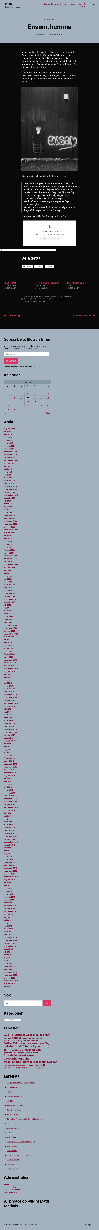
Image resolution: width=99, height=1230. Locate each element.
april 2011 (8, 961)
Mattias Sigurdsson (14, 1146)
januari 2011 (9, 969)
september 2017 (11, 738)
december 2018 (10, 695)
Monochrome (12, 1151)
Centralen (24, 1038)
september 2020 (11, 634)
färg (47, 1043)
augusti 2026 (9, 429)
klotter (12, 1050)
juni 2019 (8, 677)
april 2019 (8, 683)
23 (8, 405)
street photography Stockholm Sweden (14, 1065)
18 (21, 401)
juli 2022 (7, 570)
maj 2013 (8, 888)
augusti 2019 (9, 671)
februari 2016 (9, 793)
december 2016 (10, 764)
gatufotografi (57, 297)
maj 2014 (8, 854)
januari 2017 (9, 761)
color (31, 1037)
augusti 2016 (9, 776)
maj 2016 (8, 784)
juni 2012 (7, 920)
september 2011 (10, 946)
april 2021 (8, 614)
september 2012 (11, 911)
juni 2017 (7, 747)
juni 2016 (8, 781)
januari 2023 (9, 553)
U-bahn (30, 1068)
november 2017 (10, 732)
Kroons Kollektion (13, 1124)
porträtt (27, 1052)
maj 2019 (8, 680)
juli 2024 (7, 501)
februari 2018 (9, 724)
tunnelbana (21, 1068)
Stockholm (49, 19)
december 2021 (10, 591)
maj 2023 (8, 541)
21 (41, 401)
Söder (7, 1068)
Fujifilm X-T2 (25, 1043)
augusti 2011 (9, 949)
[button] (49, 129)
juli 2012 (7, 917)
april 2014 (8, 856)
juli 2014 (7, 848)
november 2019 (10, 663)
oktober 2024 (9, 492)
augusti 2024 (9, 498)
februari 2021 (9, 619)
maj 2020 (8, 645)
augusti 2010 (9, 984)
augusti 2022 (9, 567)
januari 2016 (9, 796)
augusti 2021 (9, 602)
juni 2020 (8, 643)
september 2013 (11, 877)
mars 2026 (8, 443)
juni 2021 (7, 608)
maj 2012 (8, 923)
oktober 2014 (9, 839)
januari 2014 (9, 865)
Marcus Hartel (12, 1128)
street (42, 299)
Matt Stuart (11, 1137)
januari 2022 (9, 588)
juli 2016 (7, 778)
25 (21, 405)
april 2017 (8, 752)
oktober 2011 (9, 943)
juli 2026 (7, 431)
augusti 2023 (9, 533)
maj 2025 (8, 472)
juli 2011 (7, 952)
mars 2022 (8, 582)
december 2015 (10, 799)
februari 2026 (9, 446)
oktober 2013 (9, 874)
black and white (29, 297)
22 (48, 401)
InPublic (10, 1101)
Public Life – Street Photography (19, 1155)
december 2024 (10, 486)
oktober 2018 (9, 700)
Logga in (7, 1184)
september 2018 (11, 703)
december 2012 (10, 903)
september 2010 (11, 981)
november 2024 (10, 489)
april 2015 (8, 822)
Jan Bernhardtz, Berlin (15, 1105)
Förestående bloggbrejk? (47, 283)
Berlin (11, 1035)
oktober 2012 (9, 909)
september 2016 (11, 773)
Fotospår (8, 4)
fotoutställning (17, 1041)
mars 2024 (8, 512)
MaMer (43, 34)
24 (14, 405)
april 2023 (8, 544)
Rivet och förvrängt (51, 4)
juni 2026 (8, 434)
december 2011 (10, 937)
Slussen (34, 1052)
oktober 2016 (9, 770)
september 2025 (11, 460)
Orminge (27, 299)
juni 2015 (8, 816)
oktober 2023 (9, 527)
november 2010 (10, 975)
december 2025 (10, 452)
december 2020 (10, 625)
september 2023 (11, 530)
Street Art (11, 1164)
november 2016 (10, 767)
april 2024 (8, 510)
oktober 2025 (9, 458)
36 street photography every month (21, 1083)
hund (42, 1047)
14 (41, 398)
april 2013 (8, 891)
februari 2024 (9, 515)
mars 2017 (8, 755)
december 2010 (10, 972)
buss (5, 1038)
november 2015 (10, 802)
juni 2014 (8, 851)
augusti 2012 (9, 914)
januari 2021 (9, 622)
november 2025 (10, 455)
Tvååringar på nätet (76, 283)
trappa (12, 1068)
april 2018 (8, 718)
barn (5, 1035)
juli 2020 (7, 640)
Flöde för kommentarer (13, 1190)
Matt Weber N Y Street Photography (21, 1142)
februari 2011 (9, 966)
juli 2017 (7, 744)
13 (34, 398)
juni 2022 (8, 573)
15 (48, 398)
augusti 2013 (9, 880)
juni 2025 (8, 469)
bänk (9, 1038)
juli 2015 (7, 813)
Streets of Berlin (13, 1169)
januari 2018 (9, 726)
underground (37, 1068)
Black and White (23, 1034)
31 (14, 409)
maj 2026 (8, 437)
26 (28, 405)
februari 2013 (9, 897)
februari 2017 (9, 758)
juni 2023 (8, 538)
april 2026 (8, 440)
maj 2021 (8, 611)
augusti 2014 (9, 845)
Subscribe (11, 361)
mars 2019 (8, 686)
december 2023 (10, 521)
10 (14, 398)
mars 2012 (8, 929)
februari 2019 (9, 689)
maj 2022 (8, 576)
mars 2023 (8, 547)
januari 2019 (9, 692)
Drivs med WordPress (28, 1225)
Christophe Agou (13, 1087)
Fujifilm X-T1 (40, 297)
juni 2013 (8, 885)
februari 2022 (9, 585)
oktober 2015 (9, 804)
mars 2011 (8, 963)
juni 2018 (8, 712)
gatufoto (48, 297)
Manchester (19, 1050)
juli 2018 (7, 709)
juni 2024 (8, 504)
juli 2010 (7, 987)
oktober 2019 (9, 666)
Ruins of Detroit (13, 1160)
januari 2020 (9, 657)
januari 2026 (9, 449)
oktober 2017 (9, 735)
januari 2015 (9, 830)
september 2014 (11, 842)
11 (21, 398)
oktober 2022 (9, 562)
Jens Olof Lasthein (14, 1110)
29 (48, 405)
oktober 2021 (9, 596)
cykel (37, 1038)
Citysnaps (11, 1092)
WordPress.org (10, 1193)
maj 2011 (7, 958)
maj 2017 (8, 750)
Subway (29, 1065)
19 (28, 401)
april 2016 (8, 787)
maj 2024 (8, 507)
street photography (51, 299)
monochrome (67, 297)
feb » (48, 413)
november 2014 (10, 836)
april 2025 (8, 475)
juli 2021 (7, 605)
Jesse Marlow (12, 1114)
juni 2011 (7, 955)
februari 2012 (9, 932)
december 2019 (10, 660)
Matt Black (11, 1133)
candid (16, 1038)
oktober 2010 (9, 978)
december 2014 (10, 833)
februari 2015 (9, 828)
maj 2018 (8, 715)
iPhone (6, 1050)
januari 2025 (9, 484)
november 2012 (10, 906)
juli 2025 (7, 466)
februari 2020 (10, 654)
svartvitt (42, 301)
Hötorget (47, 1047)
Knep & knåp (10, 283)
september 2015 (11, 807)
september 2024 (11, 495)
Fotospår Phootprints (15, 1096)
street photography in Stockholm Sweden (30, 1061)
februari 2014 (9, 862)
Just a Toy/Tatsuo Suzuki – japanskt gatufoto (24, 1119)
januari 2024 (9, 518)
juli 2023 (7, 536)
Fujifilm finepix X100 (31, 1041)
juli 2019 (7, 674)
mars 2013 (8, 894)
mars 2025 (8, 478)
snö (40, 1052)
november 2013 (10, 871)
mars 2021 (8, 617)
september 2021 (11, 599)
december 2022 (10, 556)
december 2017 (10, 729)
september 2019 (11, 669)
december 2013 (10, 868)
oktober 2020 (9, 631)
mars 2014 (8, 859)
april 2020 (8, 648)
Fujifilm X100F (38, 1043)
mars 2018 (8, 721)
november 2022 (10, 559)
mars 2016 (8, 790)
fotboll (41, 1038)
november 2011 (10, 940)
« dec (7, 413)
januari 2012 (9, 935)
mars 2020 (8, 651)
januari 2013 (9, 900)
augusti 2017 (9, 741)
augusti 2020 (9, 637)
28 (41, 405)
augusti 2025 (9, 463)
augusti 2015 (9, 810)
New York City (10, 1052)
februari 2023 (9, 550)
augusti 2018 (9, 706)
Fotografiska (7, 1041)
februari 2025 (9, 481)
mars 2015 (8, 825)
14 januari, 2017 (57, 34)
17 (14, 401)
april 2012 (8, 926)
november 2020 (10, 628)
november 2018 (10, 697)
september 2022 (11, 564)
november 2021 (10, 593)
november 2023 (10, 524)
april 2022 (8, 579)
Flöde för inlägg (10, 1187)
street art (30, 1056)
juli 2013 (7, 883)
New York (83, 7)
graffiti (37, 1047)
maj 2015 (8, 819)
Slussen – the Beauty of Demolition (73, 4)
